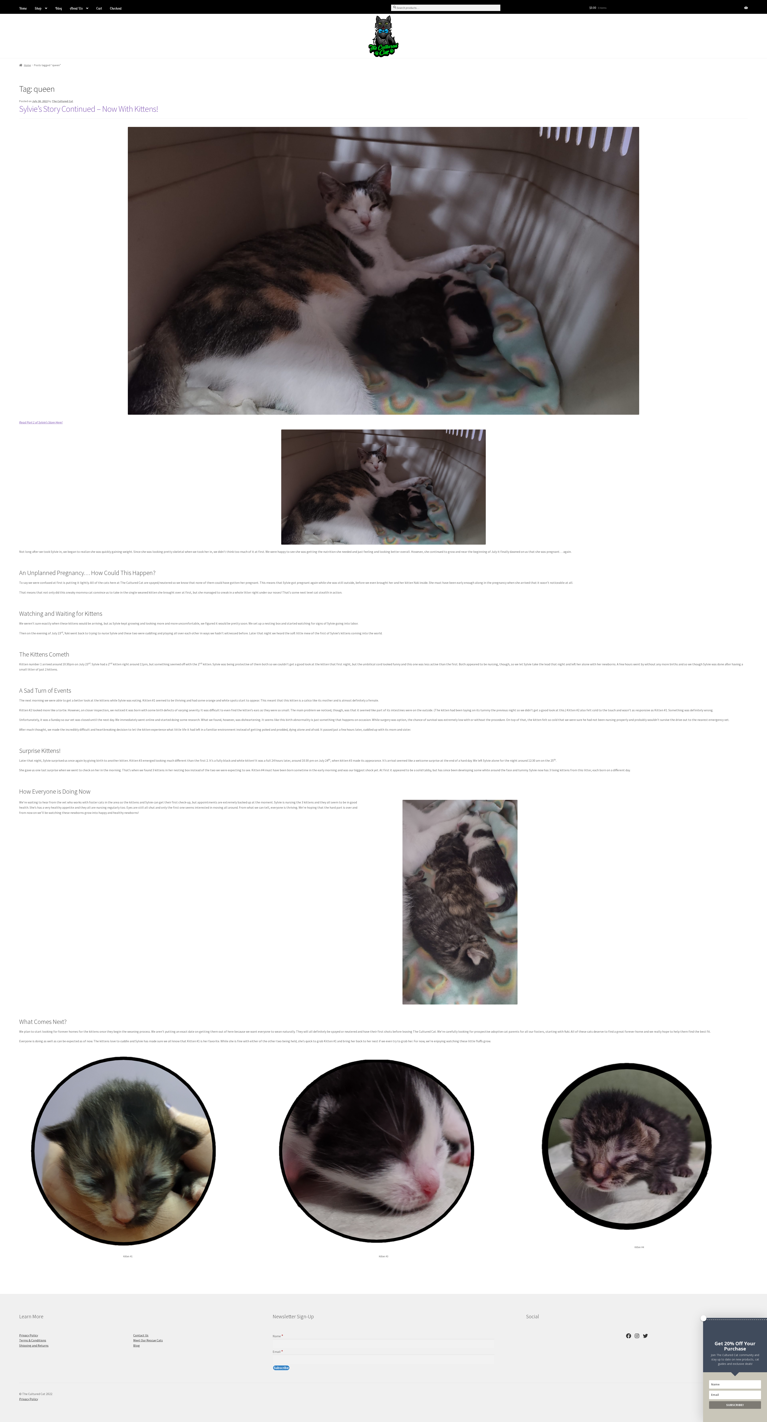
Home (23, 8)
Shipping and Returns (34, 1345)
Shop (38, 8)
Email (278, 1352)
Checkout (115, 8)
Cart (99, 8)
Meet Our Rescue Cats (148, 1340)
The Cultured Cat (62, 101)
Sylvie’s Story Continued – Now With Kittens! (88, 109)
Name (278, 1336)
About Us (76, 8)
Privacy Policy (28, 1335)
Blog (58, 8)
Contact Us (140, 1335)
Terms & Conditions (32, 1340)
